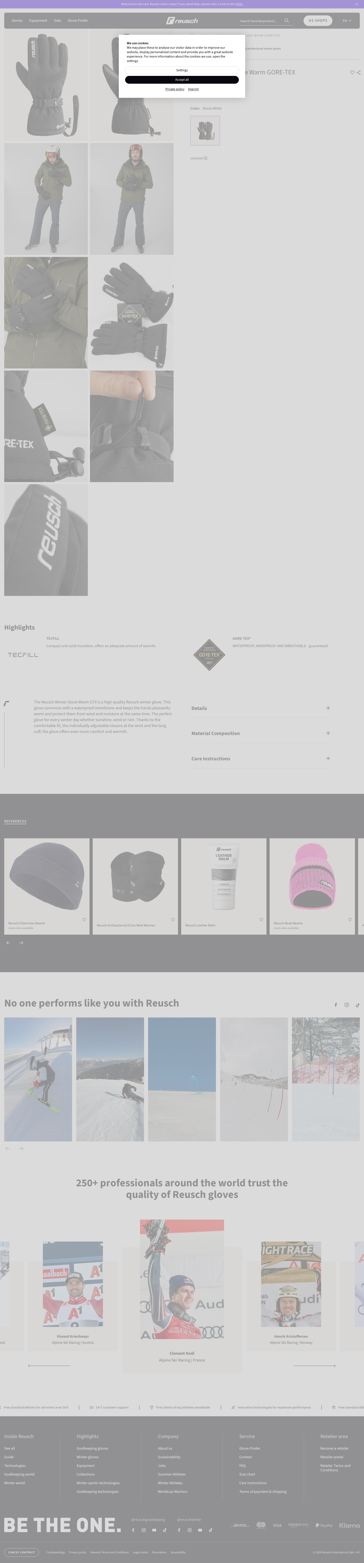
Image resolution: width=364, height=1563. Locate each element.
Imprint (193, 89)
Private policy (174, 89)
